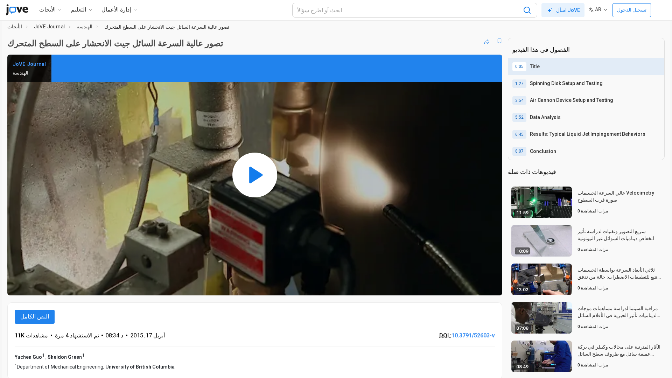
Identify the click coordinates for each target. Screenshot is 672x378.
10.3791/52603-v (473, 335)
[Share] (487, 40)
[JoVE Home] (17, 9)
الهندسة (84, 26)
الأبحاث (14, 26)
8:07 (519, 151)
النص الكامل (34, 316)
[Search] (527, 10)
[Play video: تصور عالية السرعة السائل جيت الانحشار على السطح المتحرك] (254, 175)
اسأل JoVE (568, 10)
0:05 (519, 66)
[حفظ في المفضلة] (499, 40)
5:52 (519, 117)
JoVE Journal (49, 26)
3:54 (519, 100)
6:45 (519, 134)
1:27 (519, 83)
